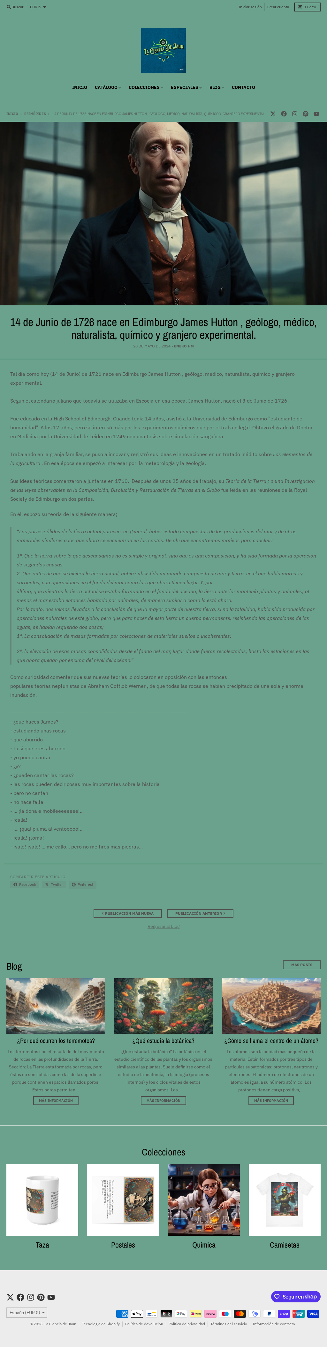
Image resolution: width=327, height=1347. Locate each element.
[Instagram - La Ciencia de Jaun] (295, 114)
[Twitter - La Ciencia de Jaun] (273, 114)
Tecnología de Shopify (101, 1324)
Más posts (301, 964)
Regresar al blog (163, 926)
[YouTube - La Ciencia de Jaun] (316, 114)
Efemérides (35, 114)
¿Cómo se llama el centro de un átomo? (271, 1040)
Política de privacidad (187, 1324)
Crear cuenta (278, 6)
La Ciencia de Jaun (60, 1324)
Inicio (12, 114)
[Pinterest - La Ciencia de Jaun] (305, 114)
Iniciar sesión (250, 6)
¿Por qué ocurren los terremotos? (56, 1040)
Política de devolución (144, 1324)
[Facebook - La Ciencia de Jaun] (284, 114)
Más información (56, 1100)
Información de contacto (274, 1324)
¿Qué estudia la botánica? (163, 1040)
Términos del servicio (228, 1324)
